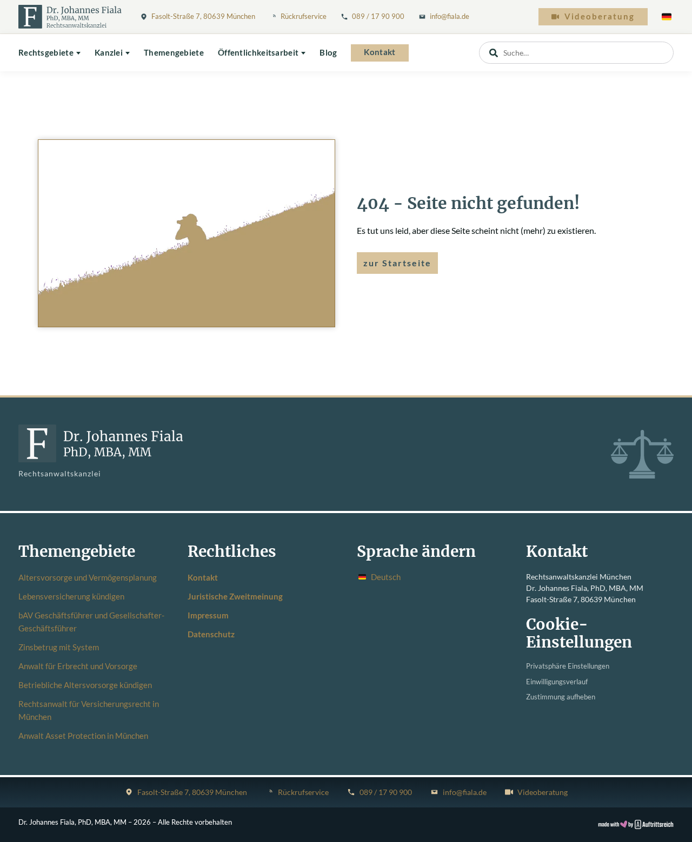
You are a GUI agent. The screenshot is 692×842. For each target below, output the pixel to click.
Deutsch (386, 577)
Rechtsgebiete (46, 52)
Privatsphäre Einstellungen (567, 666)
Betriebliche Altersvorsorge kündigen (85, 685)
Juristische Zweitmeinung (235, 596)
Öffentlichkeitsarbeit (258, 52)
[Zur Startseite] (70, 17)
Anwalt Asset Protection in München (83, 735)
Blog (328, 52)
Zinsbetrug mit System (58, 647)
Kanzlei (109, 52)
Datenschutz (211, 634)
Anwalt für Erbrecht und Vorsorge (77, 666)
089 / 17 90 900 (378, 16)
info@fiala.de (449, 16)
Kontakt (379, 52)
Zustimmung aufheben (560, 697)
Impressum (208, 615)
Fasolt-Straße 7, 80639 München (203, 16)
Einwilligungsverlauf (557, 682)
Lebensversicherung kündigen (71, 596)
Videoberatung (599, 16)
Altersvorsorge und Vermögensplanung (87, 577)
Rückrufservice (304, 16)
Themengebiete (174, 52)
